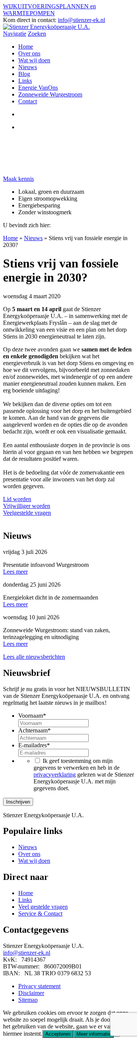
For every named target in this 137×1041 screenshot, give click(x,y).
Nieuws (27, 67)
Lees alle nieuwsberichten (34, 656)
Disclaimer (31, 993)
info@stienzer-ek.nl (81, 20)
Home (25, 46)
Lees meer (15, 571)
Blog (24, 74)
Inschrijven (18, 802)
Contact (27, 101)
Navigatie (14, 33)
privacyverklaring (54, 774)
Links (25, 81)
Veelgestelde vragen (27, 512)
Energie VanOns (38, 87)
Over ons (29, 53)
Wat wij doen (34, 60)
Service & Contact (40, 913)
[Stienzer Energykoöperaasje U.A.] (46, 27)
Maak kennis (18, 179)
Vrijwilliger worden (26, 506)
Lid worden (17, 499)
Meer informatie (93, 1034)
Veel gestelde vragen (43, 906)
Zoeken (37, 33)
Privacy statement (39, 986)
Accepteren (57, 1034)
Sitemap (28, 1000)
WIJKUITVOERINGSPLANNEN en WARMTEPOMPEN (49, 9)
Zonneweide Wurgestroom (50, 94)
